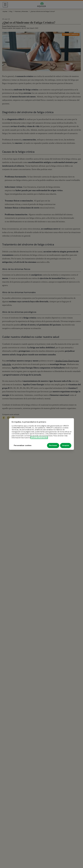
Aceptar (65, 445)
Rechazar (53, 445)
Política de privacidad (39, 437)
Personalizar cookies (22, 445)
